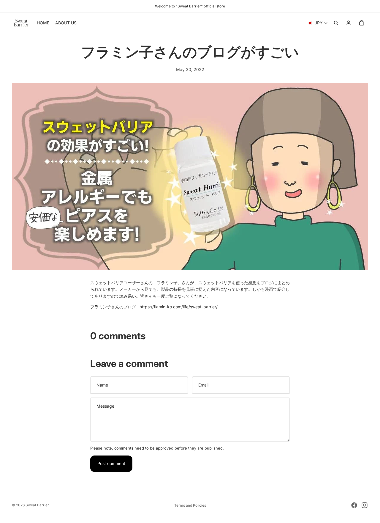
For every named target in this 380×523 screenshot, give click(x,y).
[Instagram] (364, 505)
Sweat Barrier (37, 505)
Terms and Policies (190, 505)
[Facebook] (354, 505)
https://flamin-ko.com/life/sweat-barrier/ (179, 306)
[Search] (336, 22)
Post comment (111, 463)
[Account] (348, 22)
